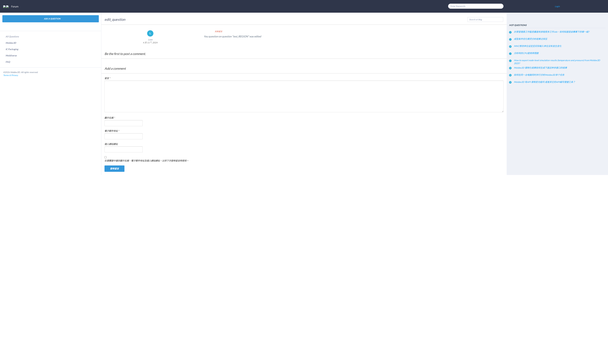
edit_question (114, 19)
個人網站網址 (111, 144)
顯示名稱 (109, 117)
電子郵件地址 (111, 131)
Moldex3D (11, 42)
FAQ (8, 61)
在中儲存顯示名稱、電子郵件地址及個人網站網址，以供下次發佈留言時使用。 (146, 160)
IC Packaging (12, 49)
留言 (107, 78)
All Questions (12, 36)
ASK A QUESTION (51, 18)
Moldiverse (11, 55)
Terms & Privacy (10, 75)
